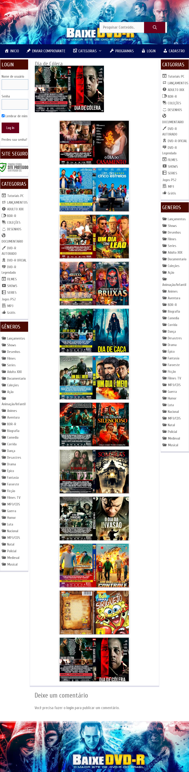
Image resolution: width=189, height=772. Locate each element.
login (70, 708)
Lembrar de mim (16, 116)
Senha (6, 96)
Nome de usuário (13, 76)
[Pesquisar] (154, 27)
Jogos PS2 (9, 299)
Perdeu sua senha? (14, 140)
